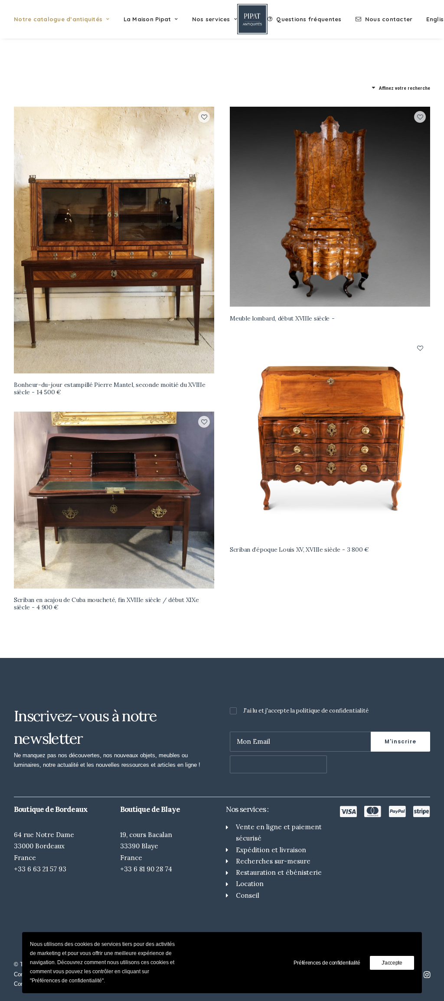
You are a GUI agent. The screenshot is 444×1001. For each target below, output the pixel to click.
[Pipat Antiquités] (252, 19)
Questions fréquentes (308, 19)
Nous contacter (389, 19)
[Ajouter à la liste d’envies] (204, 117)
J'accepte (392, 963)
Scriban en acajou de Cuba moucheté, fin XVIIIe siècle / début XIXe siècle (106, 603)
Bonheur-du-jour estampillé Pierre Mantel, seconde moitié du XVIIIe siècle (110, 388)
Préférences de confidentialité (327, 963)
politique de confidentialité (332, 710)
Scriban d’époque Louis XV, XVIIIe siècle (299, 549)
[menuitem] (65, 19)
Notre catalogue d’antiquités (58, 19)
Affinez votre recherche (404, 88)
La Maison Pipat (147, 19)
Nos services (211, 19)
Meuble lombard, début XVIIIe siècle (280, 318)
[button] (114, 240)
